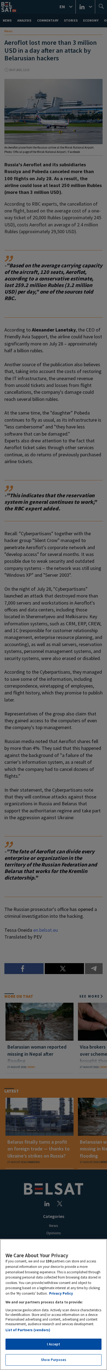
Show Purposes (53, 1359)
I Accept (53, 1344)
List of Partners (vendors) (27, 1330)
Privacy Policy (61, 1293)
